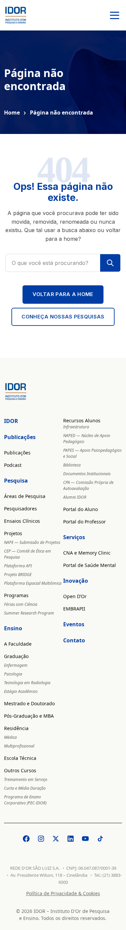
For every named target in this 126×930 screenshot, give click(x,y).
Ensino (13, 628)
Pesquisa (16, 480)
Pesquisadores (20, 508)
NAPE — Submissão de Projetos (32, 542)
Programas (16, 595)
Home (12, 112)
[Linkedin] (70, 838)
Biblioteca (72, 465)
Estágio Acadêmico (21, 691)
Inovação (75, 580)
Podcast (13, 465)
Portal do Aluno (80, 509)
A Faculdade (18, 644)
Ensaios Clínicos (22, 521)
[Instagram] (41, 838)
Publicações (20, 437)
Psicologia (13, 674)
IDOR (11, 421)
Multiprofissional (19, 746)
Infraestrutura (76, 427)
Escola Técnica (20, 758)
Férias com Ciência (20, 604)
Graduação (16, 656)
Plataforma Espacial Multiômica (32, 583)
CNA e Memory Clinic (87, 553)
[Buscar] (110, 263)
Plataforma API (18, 566)
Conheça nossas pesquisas (63, 316)
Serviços (74, 537)
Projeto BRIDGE (18, 574)
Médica (10, 737)
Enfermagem (16, 665)
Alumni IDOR (74, 497)
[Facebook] (26, 838)
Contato (74, 640)
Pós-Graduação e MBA (29, 716)
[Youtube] (85, 838)
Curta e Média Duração (25, 788)
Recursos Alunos (81, 420)
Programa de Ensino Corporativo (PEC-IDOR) (25, 800)
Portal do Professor (84, 521)
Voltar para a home (63, 294)
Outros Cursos (20, 770)
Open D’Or (75, 596)
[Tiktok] (100, 838)
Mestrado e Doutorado (29, 703)
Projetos (13, 533)
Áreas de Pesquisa (24, 496)
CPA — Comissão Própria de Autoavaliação (88, 485)
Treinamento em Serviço (25, 779)
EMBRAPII (74, 608)
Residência (16, 728)
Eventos (73, 624)
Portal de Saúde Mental (89, 565)
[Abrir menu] (114, 15)
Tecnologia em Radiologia (27, 683)
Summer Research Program (29, 613)
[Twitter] (55, 838)
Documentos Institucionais (87, 474)
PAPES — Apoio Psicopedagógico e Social (92, 453)
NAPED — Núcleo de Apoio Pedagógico (86, 438)
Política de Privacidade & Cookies (63, 893)
